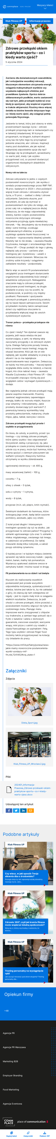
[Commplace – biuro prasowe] (17, 7)
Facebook (9, 810)
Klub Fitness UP (14, 21)
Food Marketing (11, 1089)
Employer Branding (12, 1075)
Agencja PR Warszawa (14, 1047)
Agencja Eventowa (12, 1103)
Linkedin (23, 810)
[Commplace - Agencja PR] (25, 1122)
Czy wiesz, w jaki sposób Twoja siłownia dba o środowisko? (21, 875)
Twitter (16, 810)
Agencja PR (9, 1033)
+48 (6, 1010)
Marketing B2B (10, 1061)
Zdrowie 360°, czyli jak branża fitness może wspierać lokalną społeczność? (25, 923)
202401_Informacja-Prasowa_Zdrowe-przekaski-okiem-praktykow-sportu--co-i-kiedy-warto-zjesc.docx (32, 789)
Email (30, 810)
